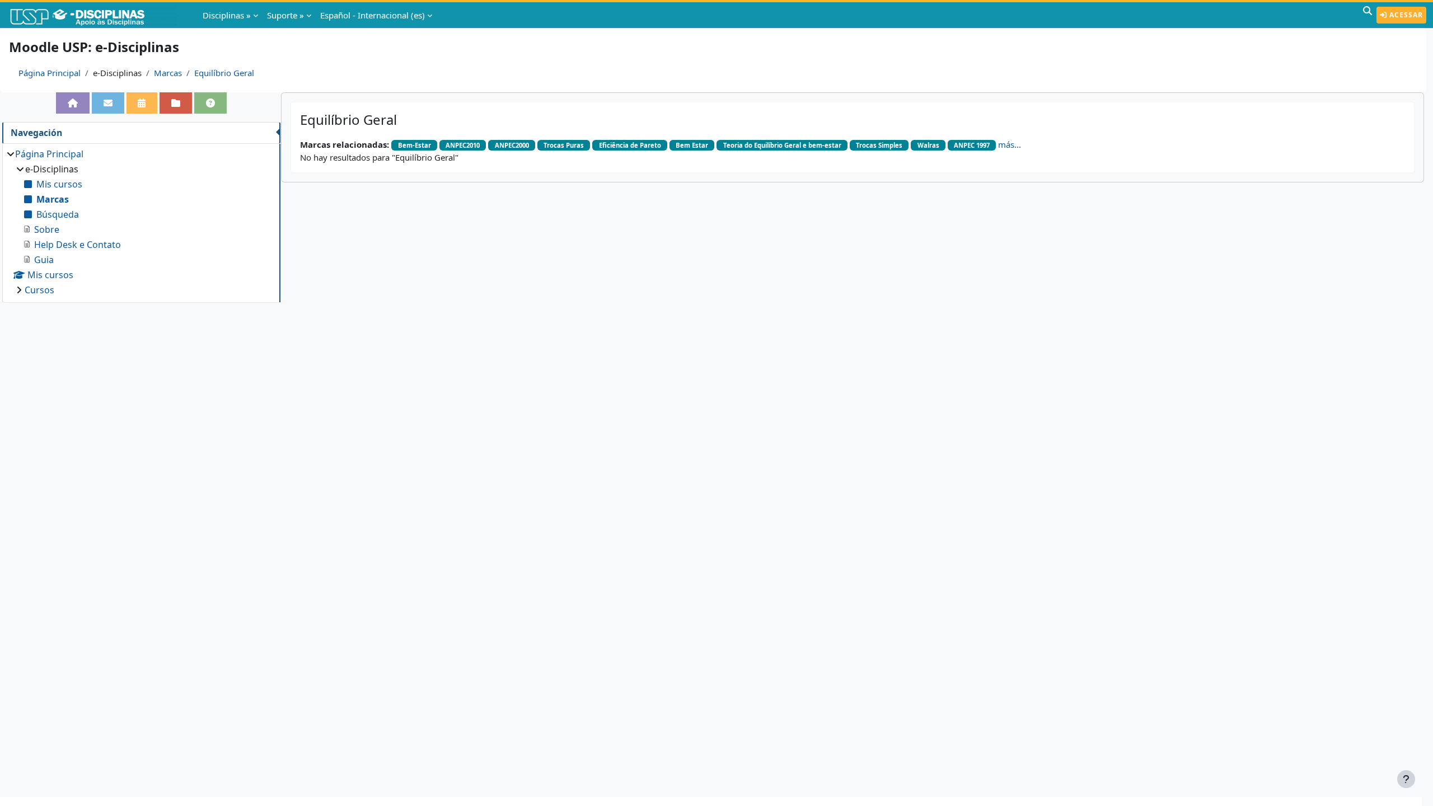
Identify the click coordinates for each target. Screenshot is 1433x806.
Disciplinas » (227, 15)
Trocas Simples (879, 145)
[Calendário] (142, 103)
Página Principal (49, 72)
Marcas (168, 72)
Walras (928, 145)
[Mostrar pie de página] (1406, 779)
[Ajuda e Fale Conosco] (210, 103)
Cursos (39, 290)
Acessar (1405, 15)
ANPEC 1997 (972, 145)
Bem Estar (692, 145)
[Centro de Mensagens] (108, 103)
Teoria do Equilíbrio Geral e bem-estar (782, 145)
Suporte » (285, 15)
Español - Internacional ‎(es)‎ (372, 15)
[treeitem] (141, 222)
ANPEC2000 (512, 145)
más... (1009, 144)
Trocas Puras (564, 145)
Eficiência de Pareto (630, 145)
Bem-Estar (414, 145)
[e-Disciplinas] (94, 15)
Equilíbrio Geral (224, 72)
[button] (1367, 15)
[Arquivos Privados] (176, 103)
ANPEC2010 (463, 145)
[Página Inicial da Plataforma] (73, 103)
